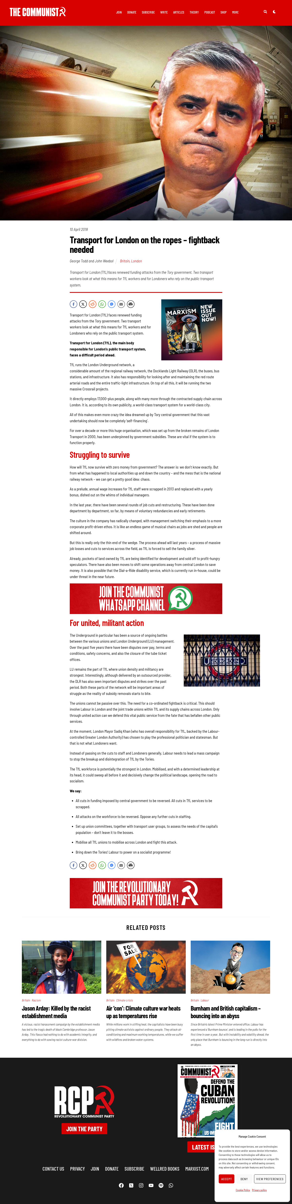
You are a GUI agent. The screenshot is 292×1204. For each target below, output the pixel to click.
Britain (125, 260)
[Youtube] (151, 1185)
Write (164, 12)
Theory (194, 12)
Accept (226, 1179)
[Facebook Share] (73, 304)
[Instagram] (141, 1185)
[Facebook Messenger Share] (111, 304)
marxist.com (197, 1168)
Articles (178, 12)
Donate (131, 12)
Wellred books (164, 1168)
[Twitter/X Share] (83, 304)
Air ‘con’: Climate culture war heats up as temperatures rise (143, 1011)
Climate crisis (124, 1000)
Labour (205, 1000)
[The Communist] (38, 13)
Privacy (77, 1168)
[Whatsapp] (171, 1185)
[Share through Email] (121, 304)
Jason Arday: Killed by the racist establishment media (56, 1011)
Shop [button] (223, 12)
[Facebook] (121, 1185)
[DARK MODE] (274, 11)
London (136, 260)
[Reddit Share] (92, 304)
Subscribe (148, 12)
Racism (36, 1000)
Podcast (209, 12)
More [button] (235, 12)
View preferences (270, 1179)
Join (119, 12)
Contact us (53, 1168)
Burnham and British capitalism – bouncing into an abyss (225, 1011)
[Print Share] (130, 304)
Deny (244, 1179)
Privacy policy (259, 1190)
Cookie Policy (243, 1190)
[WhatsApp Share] (102, 304)
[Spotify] (161, 1185)
